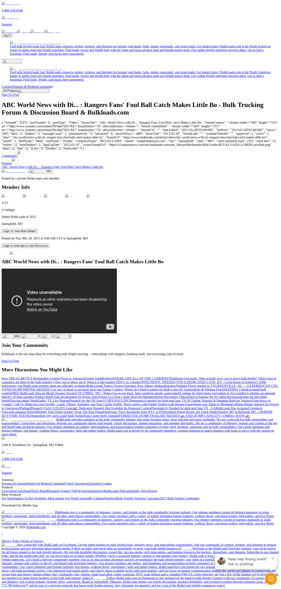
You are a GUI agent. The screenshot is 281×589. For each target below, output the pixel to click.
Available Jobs (43, 498)
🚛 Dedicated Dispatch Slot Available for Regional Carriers (112, 408)
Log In (7, 35)
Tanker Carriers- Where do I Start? (124, 389)
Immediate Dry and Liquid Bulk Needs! (58, 416)
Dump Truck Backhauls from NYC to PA (136, 412)
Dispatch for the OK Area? (86, 400)
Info (48, 171)
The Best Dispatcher (95, 412)
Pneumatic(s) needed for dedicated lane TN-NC (161, 400)
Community (45, 86)
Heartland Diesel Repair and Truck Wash (190, 412)
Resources (8, 483)
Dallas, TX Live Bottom (53, 400)
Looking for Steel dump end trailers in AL (207, 393)
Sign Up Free (10, 95)
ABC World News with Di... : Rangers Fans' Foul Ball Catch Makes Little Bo (52, 167)
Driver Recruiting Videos (171, 397)
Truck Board (39, 491)
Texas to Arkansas (72, 378)
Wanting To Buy (23, 498)
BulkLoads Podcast (116, 491)
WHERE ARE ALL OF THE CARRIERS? (141, 378)
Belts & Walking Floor (208, 389)
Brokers (107, 378)
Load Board (23, 491)
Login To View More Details (19, 231)
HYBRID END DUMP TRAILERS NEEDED (149, 416)
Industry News (139, 491)
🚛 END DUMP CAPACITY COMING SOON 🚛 (215, 416)
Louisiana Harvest (25, 412)
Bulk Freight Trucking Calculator (138, 498)
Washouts (110, 498)
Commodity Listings (91, 498)
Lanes (70, 408)
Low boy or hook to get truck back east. (76, 389)
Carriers (7, 86)
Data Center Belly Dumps (101, 416)
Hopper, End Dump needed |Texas (59, 412)
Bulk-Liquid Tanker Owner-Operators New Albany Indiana (125, 386)
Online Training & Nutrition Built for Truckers (222, 400)
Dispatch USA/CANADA (48, 408)
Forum (153, 491)
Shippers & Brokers (25, 86)
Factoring (85, 491)
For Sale (7, 498)
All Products (10, 90)
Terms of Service (32, 541)
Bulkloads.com (36, 527)
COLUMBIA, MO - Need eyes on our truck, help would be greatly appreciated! (128, 393)
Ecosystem (9, 491)
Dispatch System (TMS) (63, 491)
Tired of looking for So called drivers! (212, 397)
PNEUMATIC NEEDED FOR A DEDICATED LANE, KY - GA (186, 382)
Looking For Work (65, 498)
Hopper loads (93, 378)
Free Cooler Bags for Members (135, 397)
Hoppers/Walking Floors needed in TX (189, 386)
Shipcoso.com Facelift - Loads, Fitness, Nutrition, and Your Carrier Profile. (74, 404)
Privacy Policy (11, 541)
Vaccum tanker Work (23, 400)
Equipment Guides (99, 483)
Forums (7, 163)
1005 (16, 336)
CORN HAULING (117, 400)
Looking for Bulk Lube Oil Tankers (170, 389)
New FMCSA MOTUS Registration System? (31, 378)
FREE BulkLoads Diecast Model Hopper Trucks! (43, 393)
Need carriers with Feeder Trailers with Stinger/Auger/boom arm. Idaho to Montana (177, 404)
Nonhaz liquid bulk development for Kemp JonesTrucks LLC (75, 397)
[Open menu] (12, 61)
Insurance (98, 491)
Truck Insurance (76, 483)
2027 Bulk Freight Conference (180, 498)
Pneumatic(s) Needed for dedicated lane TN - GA (183, 408)
